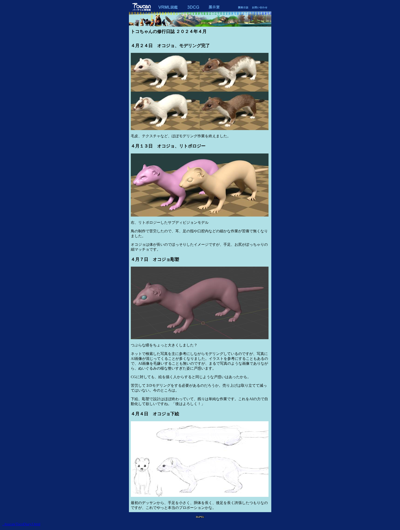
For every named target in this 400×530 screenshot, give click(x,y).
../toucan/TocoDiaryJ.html (21, 524)
